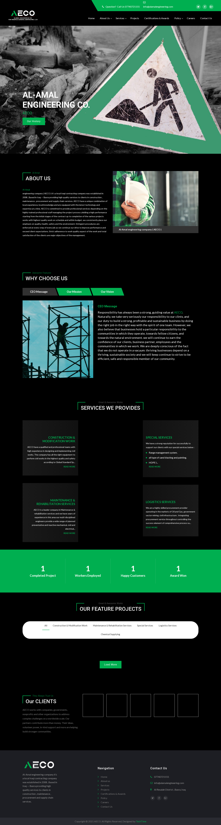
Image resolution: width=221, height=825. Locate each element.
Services (120, 18)
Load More (110, 664)
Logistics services (160, 502)
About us (105, 18)
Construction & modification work (59, 439)
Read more (69, 466)
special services (159, 437)
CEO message (107, 306)
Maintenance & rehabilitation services (55, 502)
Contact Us (206, 18)
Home (91, 18)
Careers (191, 18)
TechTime (141, 821)
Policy (177, 18)
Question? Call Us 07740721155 (123, 6)
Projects (134, 18)
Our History (34, 121)
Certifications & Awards (156, 18)
